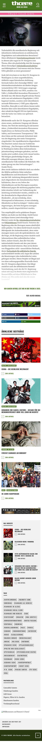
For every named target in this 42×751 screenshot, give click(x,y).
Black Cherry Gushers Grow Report (25, 579)
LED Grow (8, 694)
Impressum (5, 726)
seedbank (8, 659)
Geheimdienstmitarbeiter (27, 66)
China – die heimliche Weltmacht (15, 369)
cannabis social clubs (14, 610)
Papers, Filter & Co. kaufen (14, 697)
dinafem (20, 617)
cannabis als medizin (23, 603)
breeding (8, 603)
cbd (26, 614)
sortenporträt (10, 666)
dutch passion (30, 621)
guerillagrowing (11, 628)
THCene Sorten (21, 670)
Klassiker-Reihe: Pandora (24, 542)
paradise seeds (11, 645)
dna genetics (31, 617)
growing (18, 624)
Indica (30, 628)
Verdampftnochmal (11, 704)
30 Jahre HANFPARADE (10, 494)
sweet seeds (24, 666)
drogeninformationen (13, 621)
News (3, 490)
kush (7, 635)
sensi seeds (19, 659)
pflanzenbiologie (26, 645)
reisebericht (10, 656)
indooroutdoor (20, 631)
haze (23, 628)
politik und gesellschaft (15, 649)
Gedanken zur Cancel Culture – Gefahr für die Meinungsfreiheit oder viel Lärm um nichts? (21, 411)
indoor (7, 631)
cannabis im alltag (12, 607)
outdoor (25, 642)
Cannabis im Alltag (8, 449)
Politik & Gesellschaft (21, 22)
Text (27, 295)
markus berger (11, 638)
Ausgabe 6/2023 (7, 22)
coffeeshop (9, 617)
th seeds (33, 670)
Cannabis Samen (10, 688)
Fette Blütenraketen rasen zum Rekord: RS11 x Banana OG (26, 555)
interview (32, 631)
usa (6, 673)
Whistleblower (11, 223)
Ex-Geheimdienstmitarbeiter (28, 220)
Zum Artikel (9, 373)
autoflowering (10, 600)
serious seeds (10, 662)
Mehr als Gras (22, 7)
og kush (16, 642)
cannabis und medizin (13, 614)
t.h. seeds (8, 670)
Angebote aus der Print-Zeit (11, 722)
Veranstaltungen (12, 490)
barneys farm (25, 600)
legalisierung (17, 635)
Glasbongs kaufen (11, 691)
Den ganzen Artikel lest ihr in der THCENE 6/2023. (22, 288)
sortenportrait (25, 662)
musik (7, 642)
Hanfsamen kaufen (11, 700)
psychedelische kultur (27, 652)
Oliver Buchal (35, 295)
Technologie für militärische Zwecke (21, 251)
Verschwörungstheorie (26, 58)
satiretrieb (22, 656)
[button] (8, 314)
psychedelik (9, 652)
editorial (8, 624)
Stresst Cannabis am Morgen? (14, 453)
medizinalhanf (25, 638)
